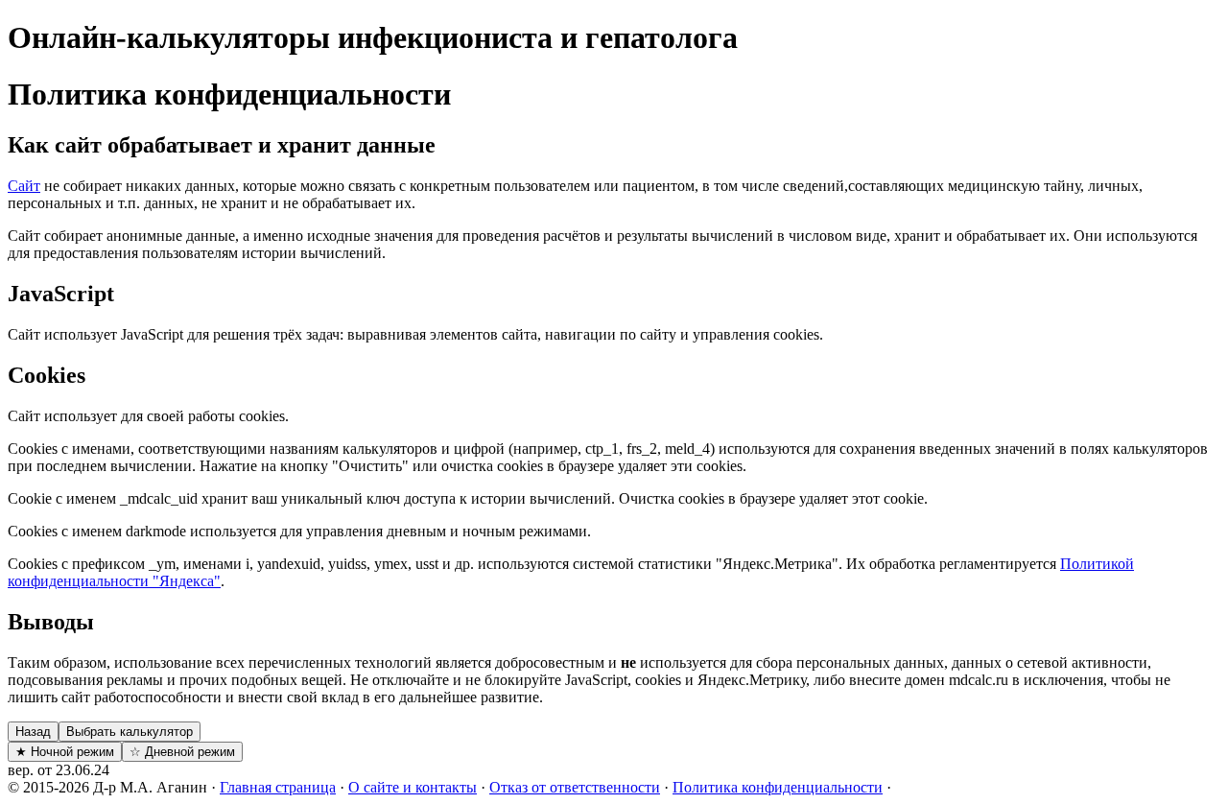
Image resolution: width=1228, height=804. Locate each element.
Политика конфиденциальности (778, 787)
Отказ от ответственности (574, 787)
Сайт (24, 185)
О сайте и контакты (412, 787)
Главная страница (278, 787)
